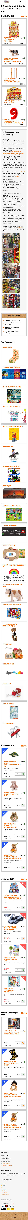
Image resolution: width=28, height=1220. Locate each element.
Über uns (3, 1183)
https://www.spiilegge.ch (7, 1165)
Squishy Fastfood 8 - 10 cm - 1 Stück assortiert (11, 39)
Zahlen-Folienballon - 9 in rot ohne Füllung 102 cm (13, 121)
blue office (13, 1214)
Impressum (3, 1190)
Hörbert (23, 172)
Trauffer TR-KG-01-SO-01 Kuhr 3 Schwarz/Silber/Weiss (12, 60)
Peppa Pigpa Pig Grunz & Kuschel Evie (10, 959)
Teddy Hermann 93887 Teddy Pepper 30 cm (11, 794)
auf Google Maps (17, 154)
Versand (3, 1185)
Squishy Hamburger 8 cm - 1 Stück (11, 101)
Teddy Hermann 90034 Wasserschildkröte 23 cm (12, 764)
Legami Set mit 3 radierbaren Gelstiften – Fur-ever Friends (12, 81)
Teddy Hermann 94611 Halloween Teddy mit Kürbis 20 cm (12, 856)
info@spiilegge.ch (5, 1163)
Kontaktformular (21, 227)
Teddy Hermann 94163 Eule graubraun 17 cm (10, 825)
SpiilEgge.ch (6, 1214)
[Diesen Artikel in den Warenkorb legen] (23, 773)
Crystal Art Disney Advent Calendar (9, 990)
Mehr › (24, 16)
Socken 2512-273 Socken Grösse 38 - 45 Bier (11, 1063)
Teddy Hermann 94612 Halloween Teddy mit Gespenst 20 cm (12, 1095)
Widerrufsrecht (5, 1194)
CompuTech (14, 1217)
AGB (2, 1187)
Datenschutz (4, 1192)
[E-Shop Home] (7, 1)
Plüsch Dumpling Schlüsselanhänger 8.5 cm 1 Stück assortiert (13, 896)
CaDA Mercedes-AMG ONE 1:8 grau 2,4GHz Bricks (10, 928)
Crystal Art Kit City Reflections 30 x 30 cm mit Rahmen (11, 1032)
